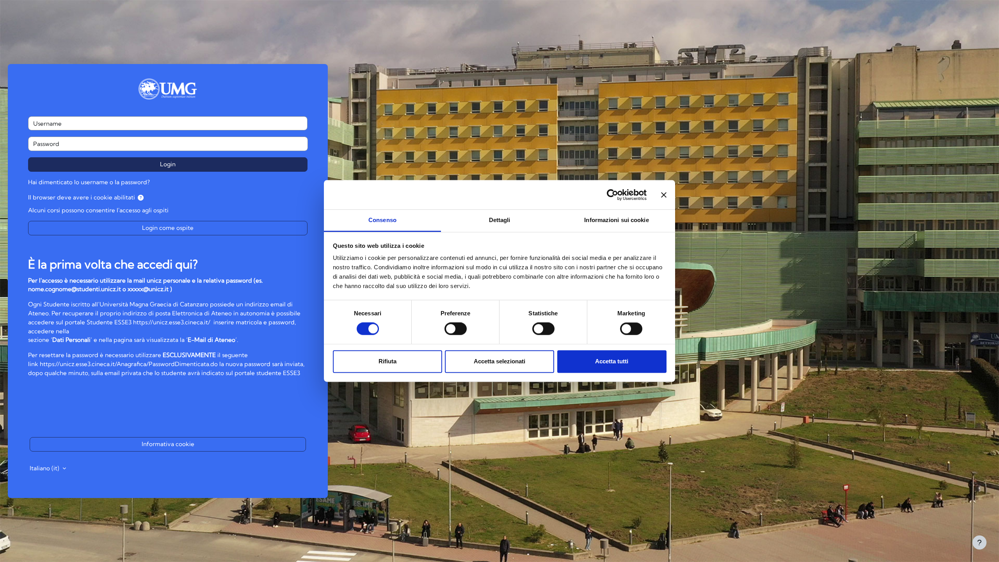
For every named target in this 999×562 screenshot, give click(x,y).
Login (168, 164)
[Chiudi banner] (664, 194)
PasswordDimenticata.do (184, 364)
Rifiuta (387, 361)
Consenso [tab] (382, 220)
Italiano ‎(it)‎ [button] (45, 468)
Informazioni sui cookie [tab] (616, 220)
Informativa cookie (168, 444)
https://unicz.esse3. (66, 364)
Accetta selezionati (499, 361)
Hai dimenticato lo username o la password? (89, 182)
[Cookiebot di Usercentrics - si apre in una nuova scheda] (612, 195)
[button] (141, 198)
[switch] (455, 329)
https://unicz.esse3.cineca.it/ (171, 322)
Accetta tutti (611, 361)
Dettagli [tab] (499, 220)
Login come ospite (168, 227)
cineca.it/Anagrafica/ (120, 364)
